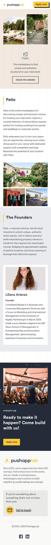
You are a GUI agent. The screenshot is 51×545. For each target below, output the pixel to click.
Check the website (25, 80)
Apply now (41, 4)
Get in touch (23, 510)
